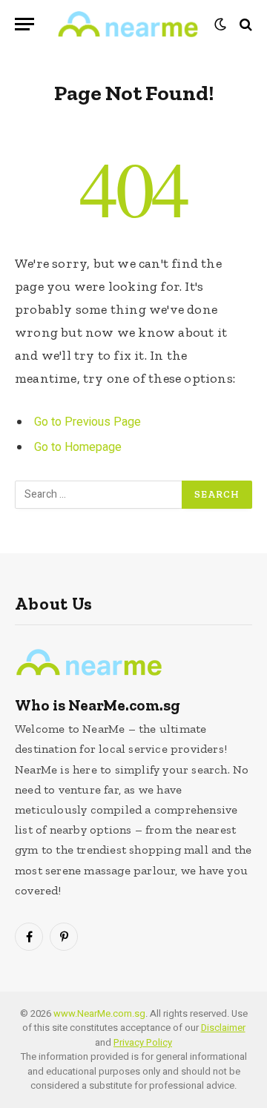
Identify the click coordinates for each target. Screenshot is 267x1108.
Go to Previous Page (87, 422)
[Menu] (24, 24)
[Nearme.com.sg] (128, 23)
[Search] (244, 24)
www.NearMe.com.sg (99, 1013)
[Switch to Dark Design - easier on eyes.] (220, 24)
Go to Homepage (78, 447)
